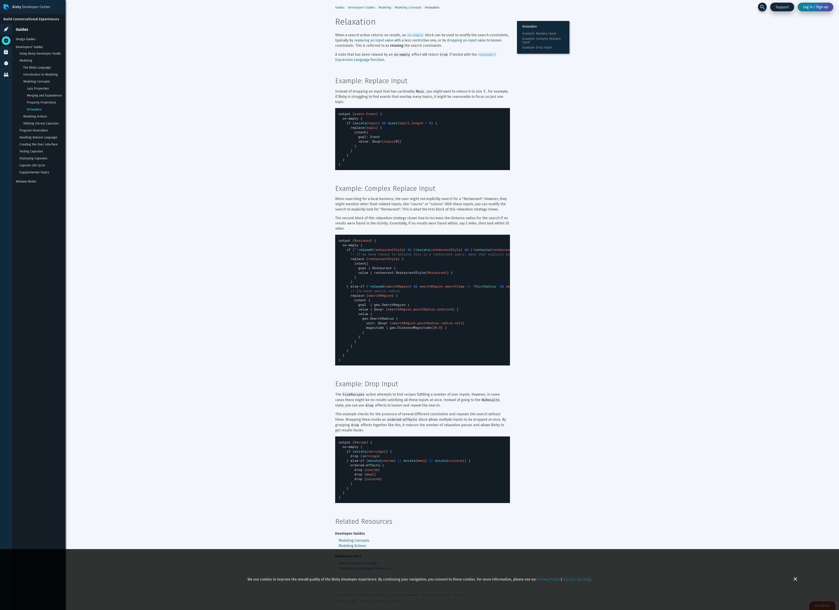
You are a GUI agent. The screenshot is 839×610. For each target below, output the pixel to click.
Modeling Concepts (36, 81)
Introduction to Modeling (40, 74)
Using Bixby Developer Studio (40, 53)
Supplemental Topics (34, 172)
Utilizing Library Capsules (41, 123)
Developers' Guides (29, 47)
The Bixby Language (37, 67)
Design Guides (25, 39)
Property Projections (41, 102)
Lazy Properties (38, 88)
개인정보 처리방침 (576, 579)
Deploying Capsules (33, 158)
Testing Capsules (31, 151)
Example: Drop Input (536, 47)
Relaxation (34, 109)
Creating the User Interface (38, 144)
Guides (22, 29)
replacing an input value (373, 40)
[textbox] (422, 139)
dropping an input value (466, 40)
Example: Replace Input (539, 33)
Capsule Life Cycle (32, 165)
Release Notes (26, 181)
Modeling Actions (35, 116)
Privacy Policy (548, 579)
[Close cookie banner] (795, 579)
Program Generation (33, 130)
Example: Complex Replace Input (542, 40)
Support (782, 7)
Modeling (25, 60)
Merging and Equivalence (44, 95)
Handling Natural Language (38, 137)
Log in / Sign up (815, 7)
